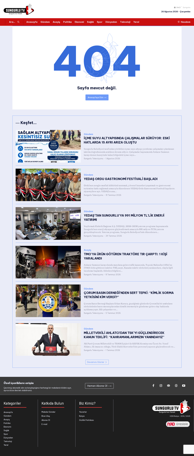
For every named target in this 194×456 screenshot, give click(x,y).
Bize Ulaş (46, 416)
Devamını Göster (95, 362)
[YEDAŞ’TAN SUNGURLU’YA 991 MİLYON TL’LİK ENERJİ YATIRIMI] (48, 223)
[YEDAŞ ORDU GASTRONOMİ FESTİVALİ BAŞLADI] (48, 185)
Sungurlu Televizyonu (93, 158)
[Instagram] (161, 386)
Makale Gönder (48, 412)
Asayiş (87, 250)
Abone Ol (46, 420)
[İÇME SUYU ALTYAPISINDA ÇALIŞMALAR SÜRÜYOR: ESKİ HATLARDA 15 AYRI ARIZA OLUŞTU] (48, 146)
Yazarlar (83, 412)
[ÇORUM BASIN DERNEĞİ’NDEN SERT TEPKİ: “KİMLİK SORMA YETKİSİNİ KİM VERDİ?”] (48, 300)
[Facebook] (153, 386)
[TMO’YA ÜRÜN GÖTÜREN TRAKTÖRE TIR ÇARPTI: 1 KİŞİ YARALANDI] (48, 262)
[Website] (176, 386)
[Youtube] (184, 386)
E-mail (44, 424)
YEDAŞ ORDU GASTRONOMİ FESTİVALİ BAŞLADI (120, 179)
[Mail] (169, 386)
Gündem (88, 134)
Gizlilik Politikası (86, 420)
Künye (82, 416)
